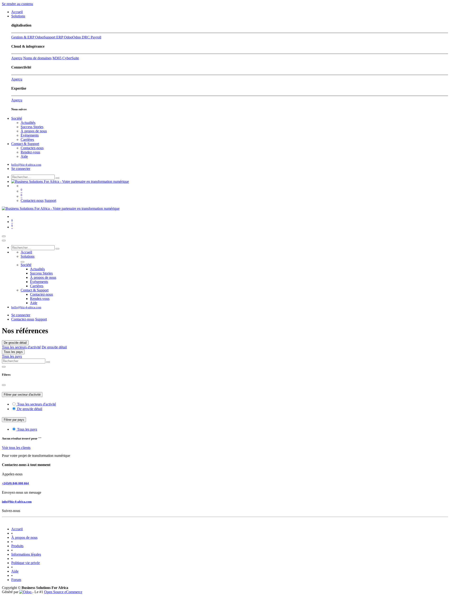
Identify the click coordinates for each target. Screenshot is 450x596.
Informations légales (26, 554)
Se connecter (20, 169)
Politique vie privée (25, 563)
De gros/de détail (15, 342)
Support (50, 200)
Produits (17, 546)
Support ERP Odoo (58, 37)
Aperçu (16, 58)
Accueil (17, 529)
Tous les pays (13, 352)
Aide (15, 571)
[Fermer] (4, 240)
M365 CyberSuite (65, 58)
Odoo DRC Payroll (86, 37)
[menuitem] (17, 12)
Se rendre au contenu (17, 4)
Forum (16, 580)
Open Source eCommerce (63, 592)
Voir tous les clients (16, 448)
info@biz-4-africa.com (17, 501)
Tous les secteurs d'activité (21, 347)
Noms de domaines (37, 58)
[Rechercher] (57, 178)
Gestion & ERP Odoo (27, 37)
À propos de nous (24, 537)
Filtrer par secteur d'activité (22, 394)
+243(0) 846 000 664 (15, 483)
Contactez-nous (32, 200)
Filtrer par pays (14, 419)
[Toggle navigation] (4, 236)
